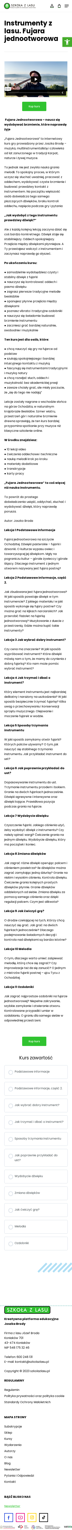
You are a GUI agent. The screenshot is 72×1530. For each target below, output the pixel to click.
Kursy (8, 1439)
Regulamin (11, 1390)
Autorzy (10, 1451)
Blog (7, 1463)
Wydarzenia (12, 1445)
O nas (8, 1457)
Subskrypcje (13, 1426)
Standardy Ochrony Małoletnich (27, 1402)
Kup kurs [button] (34, 106)
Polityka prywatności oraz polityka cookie (34, 1396)
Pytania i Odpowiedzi (19, 1475)
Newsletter (12, 1469)
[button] (67, 42)
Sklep (8, 1432)
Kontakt (10, 1482)
